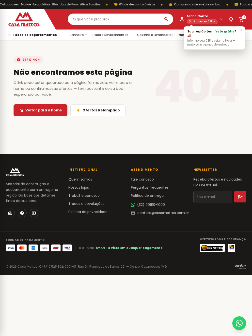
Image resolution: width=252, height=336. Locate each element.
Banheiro (79, 35)
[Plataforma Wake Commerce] (240, 266)
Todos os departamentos (34, 35)
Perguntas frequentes (150, 187)
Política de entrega (147, 195)
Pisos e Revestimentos (112, 35)
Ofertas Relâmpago (98, 110)
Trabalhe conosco (84, 195)
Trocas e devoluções (86, 203)
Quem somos (80, 179)
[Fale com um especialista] (239, 323)
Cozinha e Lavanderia (156, 35)
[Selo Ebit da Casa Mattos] (231, 248)
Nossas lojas (78, 187)
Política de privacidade (88, 211)
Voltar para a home (40, 110)
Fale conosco (142, 179)
